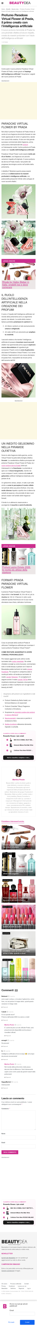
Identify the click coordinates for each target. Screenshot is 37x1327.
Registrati (21, 1288)
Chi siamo (4, 1284)
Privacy (3, 1286)
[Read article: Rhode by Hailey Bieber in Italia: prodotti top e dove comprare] (18, 837)
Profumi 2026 (7, 853)
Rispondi (5, 1007)
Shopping (6, 933)
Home (3, 9)
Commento (5, 1109)
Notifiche (13, 1288)
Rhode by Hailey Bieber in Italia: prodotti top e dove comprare (18, 845)
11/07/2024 (4, 42)
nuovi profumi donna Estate (11, 465)
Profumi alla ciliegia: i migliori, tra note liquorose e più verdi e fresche (17, 898)
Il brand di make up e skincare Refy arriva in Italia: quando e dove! (16, 951)
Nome (3, 1134)
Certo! (27, 1322)
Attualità (8, 9)
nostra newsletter (18, 661)
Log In (29, 1288)
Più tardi (11, 1322)
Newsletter (4, 1288)
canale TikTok (23, 679)
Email (3, 1142)
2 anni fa (12, 996)
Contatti (26, 1284)
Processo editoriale (15, 1284)
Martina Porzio (18, 779)
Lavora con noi (22, 1286)
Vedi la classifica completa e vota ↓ (18, 758)
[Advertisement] (18, 100)
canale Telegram (12, 677)
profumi (25, 144)
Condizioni (12, 1286)
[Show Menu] (2, 3)
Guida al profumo (11, 724)
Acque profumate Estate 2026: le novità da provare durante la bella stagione (18, 978)
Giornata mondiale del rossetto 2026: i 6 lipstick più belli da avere (18, 925)
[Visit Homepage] (20, 3)
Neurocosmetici (10, 718)
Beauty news (15, 9)
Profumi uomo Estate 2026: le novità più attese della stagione (18, 872)
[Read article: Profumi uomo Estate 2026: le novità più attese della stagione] (18, 864)
